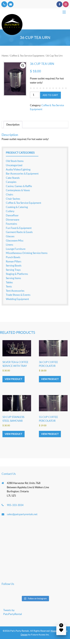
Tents (9, 286)
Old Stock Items (15, 160)
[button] (23, 65)
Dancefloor (12, 215)
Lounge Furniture (15, 248)
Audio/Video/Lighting (18, 169)
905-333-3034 (15, 505)
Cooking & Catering (17, 207)
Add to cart (50, 95)
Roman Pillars (13, 261)
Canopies (11, 181)
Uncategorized (14, 165)
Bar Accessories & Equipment (22, 173)
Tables (9, 282)
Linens (9, 244)
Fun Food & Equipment (19, 227)
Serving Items (13, 278)
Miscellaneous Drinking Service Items (27, 252)
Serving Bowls (13, 265)
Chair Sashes (13, 198)
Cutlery (10, 211)
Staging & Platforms (17, 273)
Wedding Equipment (17, 299)
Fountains (11, 223)
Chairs (9, 194)
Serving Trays (13, 269)
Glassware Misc (14, 240)
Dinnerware (12, 219)
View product (13, 379)
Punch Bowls (13, 257)
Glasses (10, 236)
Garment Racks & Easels (19, 232)
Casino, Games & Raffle (19, 186)
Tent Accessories (15, 290)
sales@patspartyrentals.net (22, 514)
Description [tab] (13, 124)
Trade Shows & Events (18, 294)
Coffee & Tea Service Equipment (27, 55)
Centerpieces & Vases (18, 190)
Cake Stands (13, 177)
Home (5, 55)
